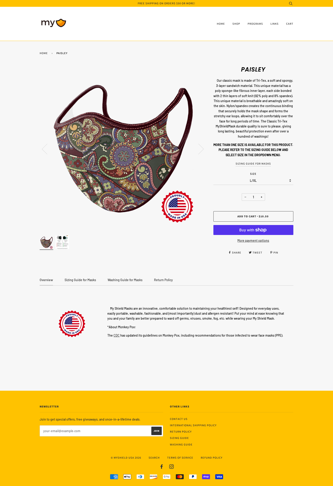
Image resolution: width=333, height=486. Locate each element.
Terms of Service (180, 458)
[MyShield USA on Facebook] (161, 467)
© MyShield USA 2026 (126, 458)
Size (253, 174)
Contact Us (179, 419)
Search (154, 458)
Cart (289, 24)
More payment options (253, 240)
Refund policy (211, 458)
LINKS (274, 24)
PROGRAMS (255, 24)
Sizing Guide (179, 438)
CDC (116, 335)
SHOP (236, 24)
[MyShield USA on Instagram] (171, 467)
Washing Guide (181, 444)
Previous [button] (47, 149)
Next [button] (198, 149)
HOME (221, 24)
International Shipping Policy (193, 425)
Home (44, 53)
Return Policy (181, 431)
